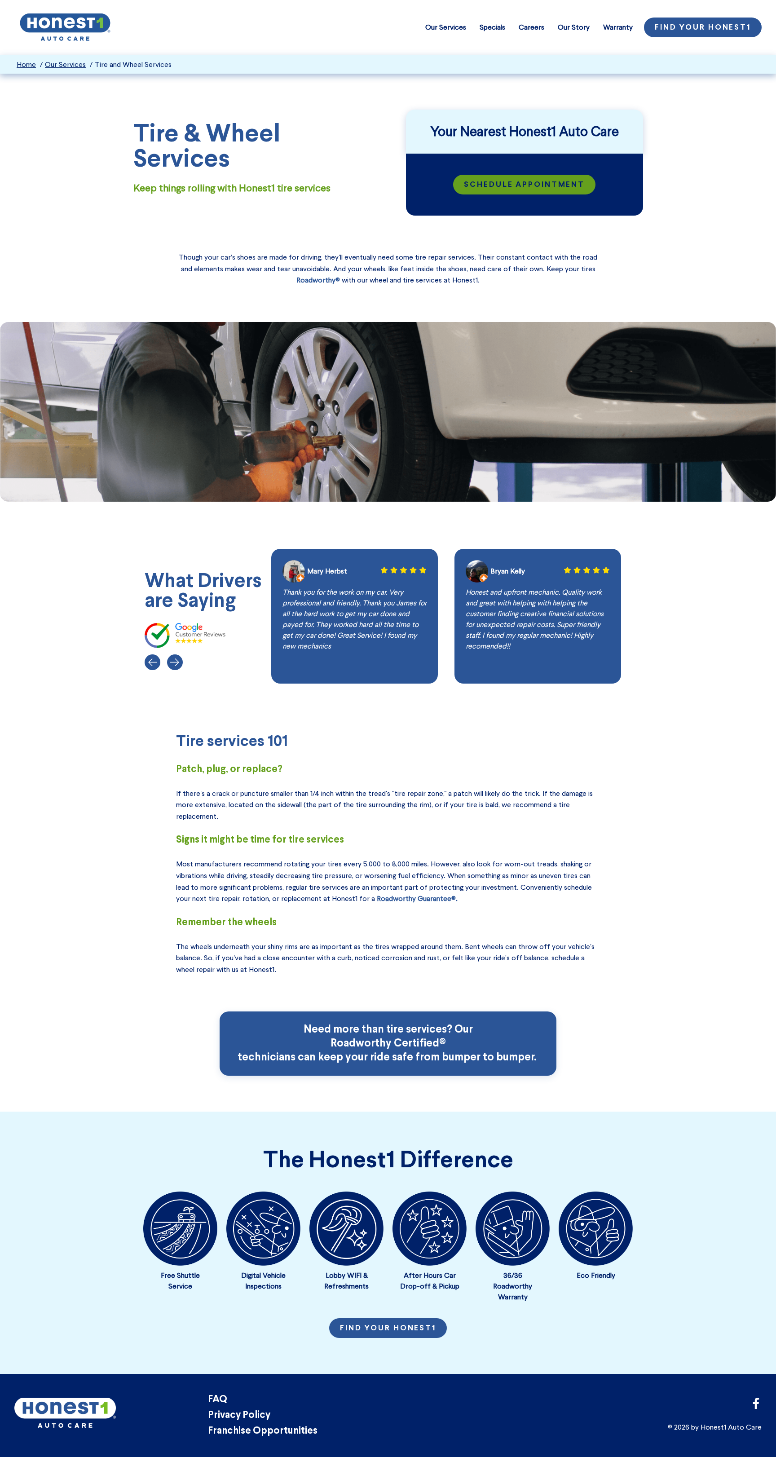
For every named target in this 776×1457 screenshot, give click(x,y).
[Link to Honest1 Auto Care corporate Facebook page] (756, 1406)
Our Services (445, 27)
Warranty (618, 27)
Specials (492, 27)
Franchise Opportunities (262, 1431)
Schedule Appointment (524, 185)
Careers (531, 27)
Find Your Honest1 (703, 27)
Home (26, 64)
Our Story (574, 27)
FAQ (217, 1399)
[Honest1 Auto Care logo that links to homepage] (65, 26)
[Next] (175, 662)
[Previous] (152, 662)
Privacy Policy (239, 1415)
